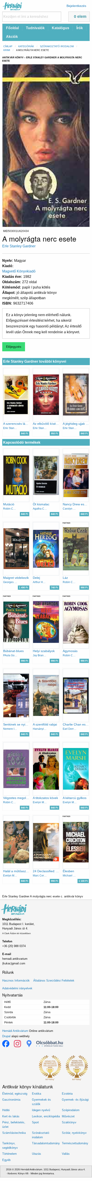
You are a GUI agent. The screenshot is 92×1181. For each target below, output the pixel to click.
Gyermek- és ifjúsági (75, 1099)
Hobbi (6, 1110)
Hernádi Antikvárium (15, 1031)
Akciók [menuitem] (12, 37)
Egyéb (6, 1160)
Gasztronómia (11, 1099)
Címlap (7, 46)
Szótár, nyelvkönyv (74, 1132)
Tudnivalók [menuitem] (35, 28)
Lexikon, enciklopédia (46, 1116)
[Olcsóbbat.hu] (49, 1043)
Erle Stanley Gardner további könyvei (34, 361)
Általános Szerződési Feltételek (53, 980)
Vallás (66, 1153)
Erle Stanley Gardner (19, 246)
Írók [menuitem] (79, 28)
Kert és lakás (10, 1116)
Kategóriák (26, 46)
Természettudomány (75, 1143)
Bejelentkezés (76, 6)
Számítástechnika (14, 1132)
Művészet (68, 1116)
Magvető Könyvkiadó (19, 271)
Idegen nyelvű (41, 1110)
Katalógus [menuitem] (60, 28)
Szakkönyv (69, 1122)
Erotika (36, 1093)
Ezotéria (67, 1093)
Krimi (6, 50)
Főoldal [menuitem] (12, 28)
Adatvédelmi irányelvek (17, 988)
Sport (35, 1122)
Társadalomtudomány (46, 1143)
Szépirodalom (70, 1110)
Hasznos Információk (16, 980)
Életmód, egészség (14, 1093)
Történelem (9, 1153)
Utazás (36, 1153)
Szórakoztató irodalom (57, 46)
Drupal (6, 1036)
